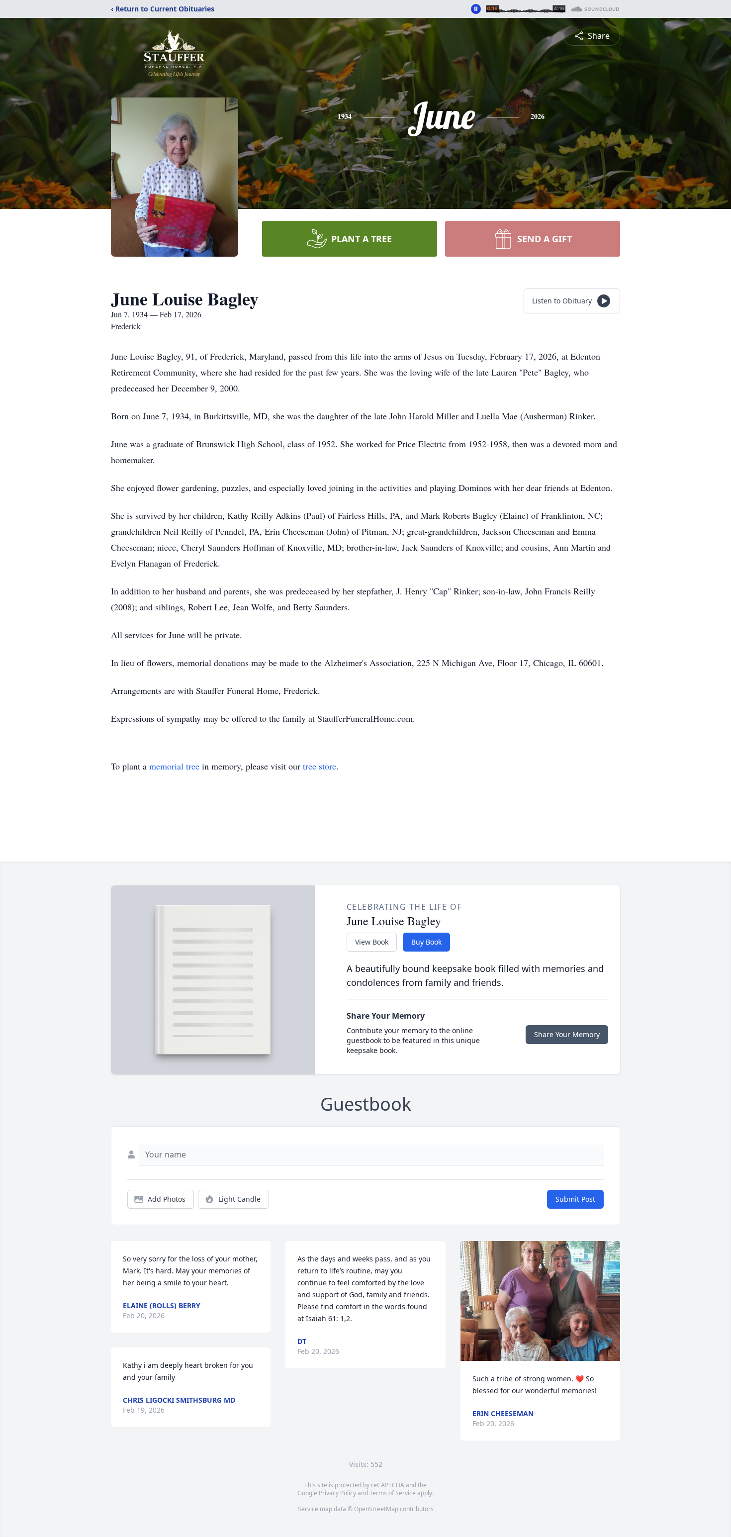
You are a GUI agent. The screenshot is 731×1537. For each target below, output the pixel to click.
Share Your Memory (567, 1034)
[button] (540, 1301)
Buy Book (426, 942)
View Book (371, 942)
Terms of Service (392, 1493)
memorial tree (174, 766)
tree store (319, 766)
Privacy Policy (337, 1493)
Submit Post (575, 1199)
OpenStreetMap (376, 1509)
